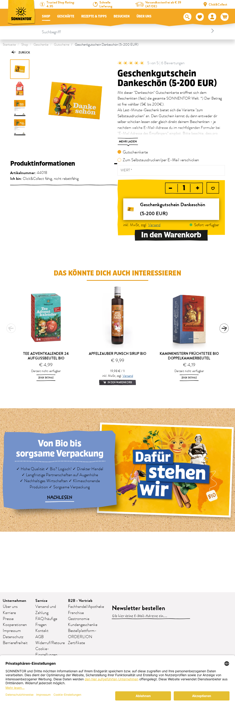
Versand (154, 225)
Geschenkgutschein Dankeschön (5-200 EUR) (106, 44)
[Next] (224, 328)
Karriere (9, 613)
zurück (24, 52)
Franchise (76, 613)
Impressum (12, 631)
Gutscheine (61, 44)
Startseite (9, 44)
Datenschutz (13, 637)
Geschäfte (65, 16)
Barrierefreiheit (15, 643)
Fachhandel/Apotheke (86, 606)
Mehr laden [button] (128, 141)
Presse (8, 619)
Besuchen (122, 16)
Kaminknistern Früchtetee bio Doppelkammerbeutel (189, 356)
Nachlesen (59, 497)
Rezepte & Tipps (94, 16)
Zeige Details (45, 377)
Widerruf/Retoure (50, 643)
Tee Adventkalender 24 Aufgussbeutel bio (46, 356)
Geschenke (41, 44)
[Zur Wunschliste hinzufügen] (213, 188)
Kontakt (41, 631)
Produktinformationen (63, 163)
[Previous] (11, 328)
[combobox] (128, 30)
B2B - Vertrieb (80, 600)
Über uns (144, 16)
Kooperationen (15, 625)
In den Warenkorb (171, 235)
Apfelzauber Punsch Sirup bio (117, 353)
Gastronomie (78, 619)
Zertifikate (76, 643)
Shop (46, 16)
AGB (39, 637)
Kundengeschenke (82, 625)
